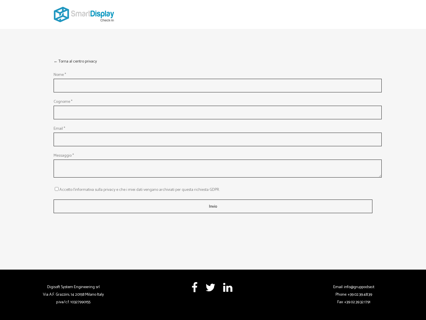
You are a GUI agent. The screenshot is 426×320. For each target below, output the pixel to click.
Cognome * (63, 101)
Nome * (60, 75)
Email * (59, 128)
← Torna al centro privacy (75, 61)
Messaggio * (64, 155)
